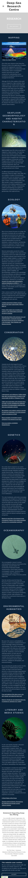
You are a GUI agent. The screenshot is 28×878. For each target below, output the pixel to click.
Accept (14, 874)
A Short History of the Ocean (9, 798)
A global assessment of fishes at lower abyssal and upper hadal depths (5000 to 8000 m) (12, 304)
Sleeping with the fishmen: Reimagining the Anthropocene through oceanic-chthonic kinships (12, 803)
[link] (14, 6)
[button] (2, 6)
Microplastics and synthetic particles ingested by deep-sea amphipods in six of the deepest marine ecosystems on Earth (14, 412)
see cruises (14, 26)
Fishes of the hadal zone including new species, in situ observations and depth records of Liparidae (12, 311)
